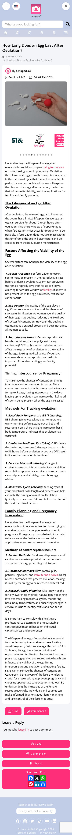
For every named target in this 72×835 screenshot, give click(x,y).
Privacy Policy (48, 832)
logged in (23, 729)
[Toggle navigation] (6, 6)
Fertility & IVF (15, 56)
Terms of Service (26, 832)
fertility (47, 289)
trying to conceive (53, 167)
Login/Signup (66, 6)
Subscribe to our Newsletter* (36, 804)
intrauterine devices (46, 575)
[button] (20, 155)
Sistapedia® (23, 71)
